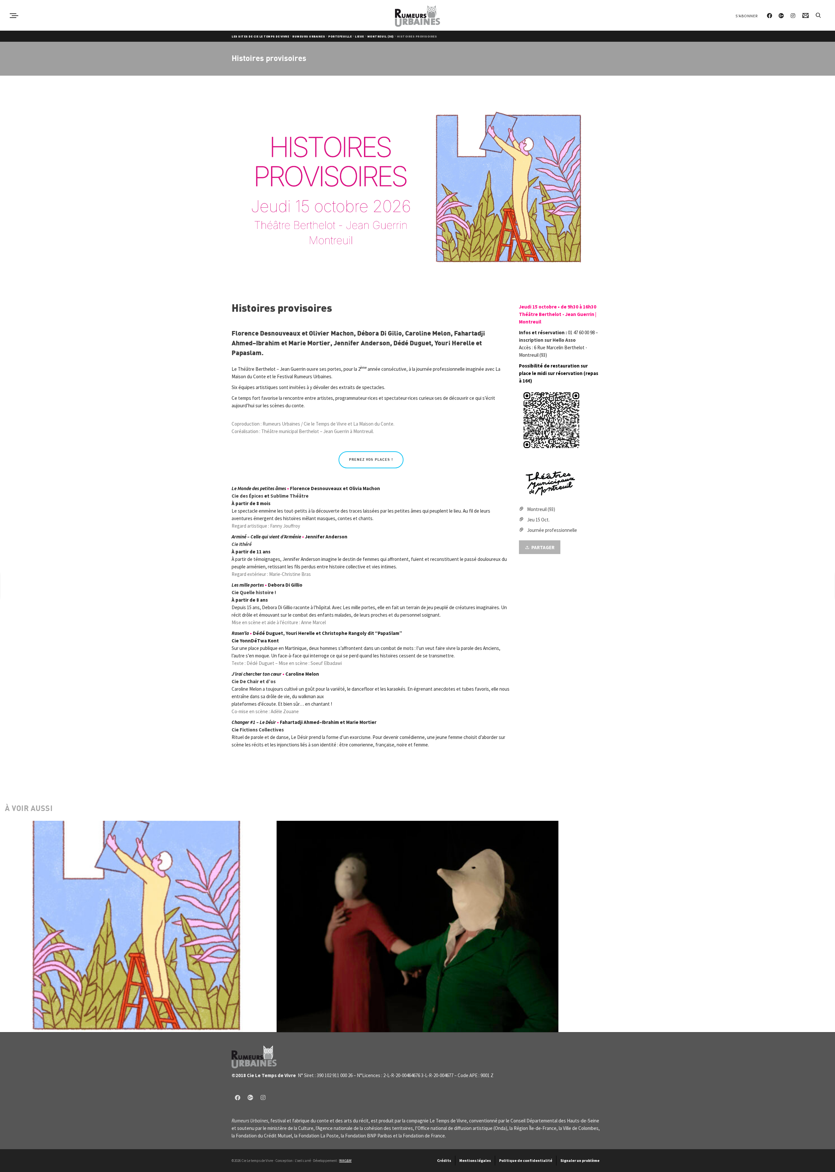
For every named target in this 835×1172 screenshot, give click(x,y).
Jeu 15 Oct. (538, 520)
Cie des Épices (247, 496)
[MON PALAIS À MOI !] (808, 585)
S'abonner (747, 15)
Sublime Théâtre (289, 496)
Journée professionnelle (552, 530)
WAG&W (345, 1160)
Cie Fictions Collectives (258, 730)
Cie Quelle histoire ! (254, 592)
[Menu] (14, 15)
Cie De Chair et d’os (254, 681)
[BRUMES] (16, 585)
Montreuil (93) (541, 509)
